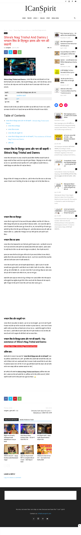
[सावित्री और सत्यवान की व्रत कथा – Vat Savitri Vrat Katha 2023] (44, 449)
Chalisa (42, 18)
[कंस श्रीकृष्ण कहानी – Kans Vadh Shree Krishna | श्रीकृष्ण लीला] (44, 429)
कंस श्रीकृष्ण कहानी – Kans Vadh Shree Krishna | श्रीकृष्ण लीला (44, 437)
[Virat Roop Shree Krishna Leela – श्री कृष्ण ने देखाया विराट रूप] (28, 429)
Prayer (29, 18)
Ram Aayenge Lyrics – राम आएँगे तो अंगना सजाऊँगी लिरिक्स (70, 115)
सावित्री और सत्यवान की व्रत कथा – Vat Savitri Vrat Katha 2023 (44, 458)
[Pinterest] (72, 1)
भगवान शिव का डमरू (13, 129)
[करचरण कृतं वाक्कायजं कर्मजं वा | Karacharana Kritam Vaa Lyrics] (58, 211)
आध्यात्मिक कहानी (21, 96)
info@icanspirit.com (44, 513)
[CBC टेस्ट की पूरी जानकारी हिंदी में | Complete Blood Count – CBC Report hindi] (28, 449)
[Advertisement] (40, 25)
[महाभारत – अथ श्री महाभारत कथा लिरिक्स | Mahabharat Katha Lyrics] (57, 61)
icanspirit (8, 47)
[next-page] (8, 465)
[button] (74, 18)
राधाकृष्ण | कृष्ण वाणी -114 (11, 411)
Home (24, 18)
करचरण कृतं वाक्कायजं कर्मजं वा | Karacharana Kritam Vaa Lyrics (70, 211)
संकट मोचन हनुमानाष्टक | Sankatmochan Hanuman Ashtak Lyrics (68, 43)
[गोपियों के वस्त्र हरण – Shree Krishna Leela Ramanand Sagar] (11, 449)
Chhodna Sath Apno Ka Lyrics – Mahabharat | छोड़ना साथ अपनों (41, 412)
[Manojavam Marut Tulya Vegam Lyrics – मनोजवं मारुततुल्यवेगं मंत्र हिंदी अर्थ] (58, 186)
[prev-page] (5, 465)
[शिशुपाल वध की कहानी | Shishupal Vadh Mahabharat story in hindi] (11, 429)
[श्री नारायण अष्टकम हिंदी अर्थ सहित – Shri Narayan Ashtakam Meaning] (58, 137)
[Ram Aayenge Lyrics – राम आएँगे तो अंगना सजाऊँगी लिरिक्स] (57, 34)
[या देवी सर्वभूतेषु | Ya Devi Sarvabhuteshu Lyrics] (57, 71)
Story (48, 18)
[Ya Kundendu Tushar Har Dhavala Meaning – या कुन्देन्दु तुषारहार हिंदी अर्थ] (58, 162)
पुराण (17, 99)
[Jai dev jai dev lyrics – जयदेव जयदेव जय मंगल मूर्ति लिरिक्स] (57, 80)
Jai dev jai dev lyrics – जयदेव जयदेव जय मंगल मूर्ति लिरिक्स (67, 80)
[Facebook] (65, 1)
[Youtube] (75, 1)
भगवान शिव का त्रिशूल (14, 126)
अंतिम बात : (11, 143)
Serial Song (55, 18)
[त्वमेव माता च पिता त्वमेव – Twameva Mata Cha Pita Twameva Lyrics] (57, 90)
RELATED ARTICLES (11, 420)
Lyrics (35, 18)
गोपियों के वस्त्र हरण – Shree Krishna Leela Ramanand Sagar (11, 458)
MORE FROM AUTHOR (27, 420)
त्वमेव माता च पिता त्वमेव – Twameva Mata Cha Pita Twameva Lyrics (68, 91)
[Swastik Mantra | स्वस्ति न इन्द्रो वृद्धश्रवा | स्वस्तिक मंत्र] (57, 53)
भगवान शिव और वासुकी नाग (15, 133)
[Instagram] (69, 1)
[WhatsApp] (20, 52)
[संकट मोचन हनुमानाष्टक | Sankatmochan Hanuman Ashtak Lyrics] (57, 43)
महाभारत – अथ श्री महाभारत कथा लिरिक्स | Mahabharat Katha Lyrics (68, 62)
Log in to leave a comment (12, 477)
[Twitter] (10, 52)
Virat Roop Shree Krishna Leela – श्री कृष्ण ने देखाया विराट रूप (28, 437)
